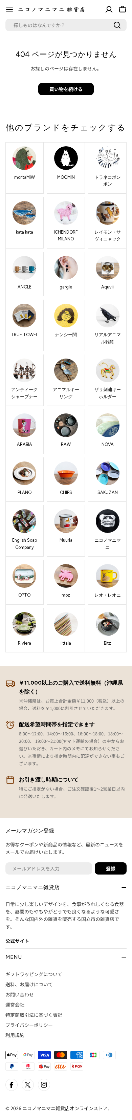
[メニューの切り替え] (9, 9)
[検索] (117, 25)
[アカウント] (109, 9)
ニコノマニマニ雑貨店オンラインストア (65, 1108)
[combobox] (66, 25)
